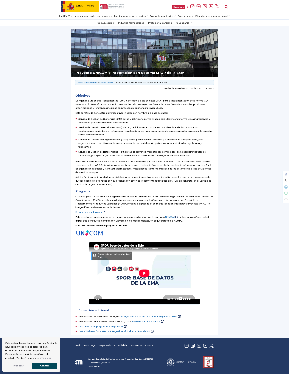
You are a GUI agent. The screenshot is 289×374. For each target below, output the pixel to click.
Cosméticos (184, 16)
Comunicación (105, 23)
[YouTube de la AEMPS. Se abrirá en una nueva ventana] (211, 6)
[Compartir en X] (286, 181)
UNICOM (170, 217)
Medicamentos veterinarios (130, 16)
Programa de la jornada (88, 212)
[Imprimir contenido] (286, 200)
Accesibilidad (121, 345)
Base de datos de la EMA (146, 321)
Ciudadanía (182, 23)
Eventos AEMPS (106, 82)
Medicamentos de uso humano (92, 16)
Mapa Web (105, 345)
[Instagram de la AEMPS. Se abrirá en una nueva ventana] (204, 6)
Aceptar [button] (44, 365)
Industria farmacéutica (131, 23)
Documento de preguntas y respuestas (100, 326)
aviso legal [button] (46, 358)
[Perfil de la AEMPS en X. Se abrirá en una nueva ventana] (217, 6)
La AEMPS (64, 16)
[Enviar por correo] (286, 193)
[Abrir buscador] (226, 7)
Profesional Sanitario (160, 23)
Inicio (80, 82)
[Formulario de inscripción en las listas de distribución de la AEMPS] (192, 6)
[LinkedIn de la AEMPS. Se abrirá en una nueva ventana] (198, 6)
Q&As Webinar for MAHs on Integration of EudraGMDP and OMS (114, 331)
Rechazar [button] (18, 365)
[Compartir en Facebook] (286, 174)
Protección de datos (142, 345)
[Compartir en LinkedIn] (286, 187)
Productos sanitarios (161, 16)
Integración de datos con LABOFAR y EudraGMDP (149, 316)
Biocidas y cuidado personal (211, 16)
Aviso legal (90, 345)
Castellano (178, 7)
